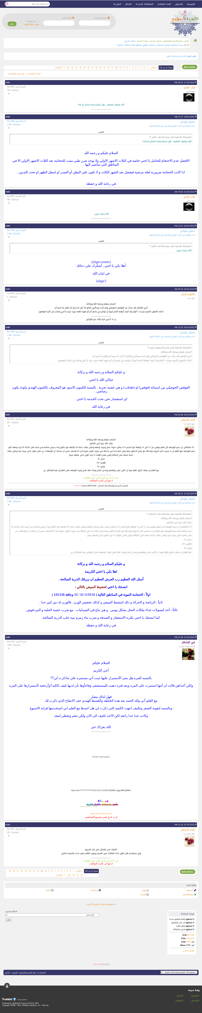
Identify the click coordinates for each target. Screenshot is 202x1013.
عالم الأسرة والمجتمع (28, 972)
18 (88, 67)
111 (68, 67)
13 (108, 67)
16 (96, 67)
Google (143, 894)
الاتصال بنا (42, 972)
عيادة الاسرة (142, 41)
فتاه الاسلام (188, 419)
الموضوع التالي (94, 904)
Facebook (94, 890)
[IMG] (188, 941)
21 (76, 67)
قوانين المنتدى (188, 950)
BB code (190, 935)
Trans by (45, 1005)
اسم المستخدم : (100, 18)
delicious (189, 890)
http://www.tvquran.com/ (101, 813)
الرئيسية (191, 4)
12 (112, 67)
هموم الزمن (188, 294)
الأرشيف (15, 972)
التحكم (128, 4)
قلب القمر (189, 87)
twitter (48, 890)
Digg (144, 890)
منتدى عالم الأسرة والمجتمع (176, 41)
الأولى (154, 67)
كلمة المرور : (66, 18)
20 (80, 67)
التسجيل (179, 4)
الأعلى (7, 972)
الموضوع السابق (107, 904)
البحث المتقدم (164, 4)
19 (84, 67)
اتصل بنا (117, 4)
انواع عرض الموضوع (17, 73)
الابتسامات (190, 938)
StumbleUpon (188, 894)
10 (120, 67)
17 (92, 67)
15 (100, 67)
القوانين (179, 1000)
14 (104, 67)
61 (72, 67)
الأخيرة (58, 67)
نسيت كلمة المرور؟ (31, 24)
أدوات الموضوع (34, 73)
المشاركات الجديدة (144, 4)
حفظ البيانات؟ (31, 21)
